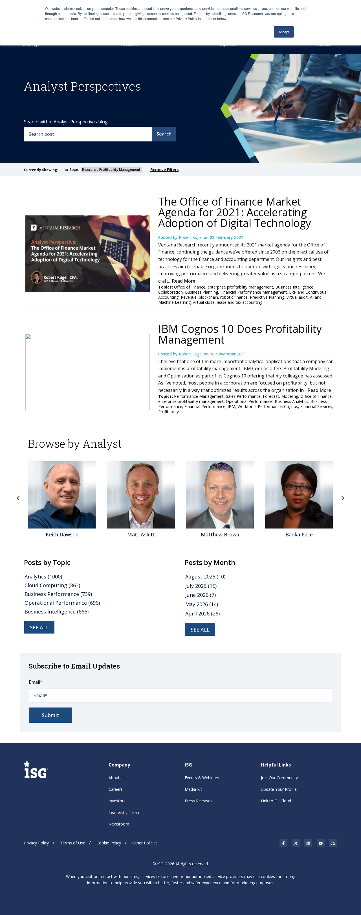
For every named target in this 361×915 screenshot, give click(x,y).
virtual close (204, 302)
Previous (18, 498)
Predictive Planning (267, 297)
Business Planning (201, 292)
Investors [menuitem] (117, 800)
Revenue (189, 297)
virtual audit (297, 297)
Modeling (289, 396)
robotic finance (234, 297)
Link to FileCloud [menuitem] (276, 800)
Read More (183, 281)
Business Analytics (291, 401)
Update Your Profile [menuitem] (279, 789)
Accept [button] (284, 31)
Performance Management (199, 396)
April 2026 (202, 613)
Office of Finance (189, 287)
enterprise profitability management (240, 287)
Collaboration (170, 292)
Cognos (291, 406)
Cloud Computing (52, 585)
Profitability (168, 411)
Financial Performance (204, 406)
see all (39, 627)
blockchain (208, 297)
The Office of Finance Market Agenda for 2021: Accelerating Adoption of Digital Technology (234, 212)
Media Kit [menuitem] (193, 789)
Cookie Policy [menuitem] (108, 843)
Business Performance (58, 594)
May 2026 (201, 604)
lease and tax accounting (239, 302)
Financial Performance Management (253, 292)
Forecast (271, 396)
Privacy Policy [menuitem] (36, 843)
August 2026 (205, 576)
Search (164, 134)
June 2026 (200, 594)
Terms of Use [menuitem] (72, 843)
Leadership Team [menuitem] (124, 812)
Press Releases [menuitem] (198, 800)
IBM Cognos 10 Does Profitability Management (240, 334)
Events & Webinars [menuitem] (202, 777)
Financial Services (316, 406)
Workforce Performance (259, 406)
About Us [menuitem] (117, 777)
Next (342, 498)
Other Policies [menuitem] (145, 843)
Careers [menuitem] (116, 789)
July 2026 (201, 585)
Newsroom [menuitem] (119, 824)
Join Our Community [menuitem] (279, 777)
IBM (231, 406)
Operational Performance (249, 401)
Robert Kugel (191, 237)
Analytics (43, 576)
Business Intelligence (294, 287)
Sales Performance (243, 396)
